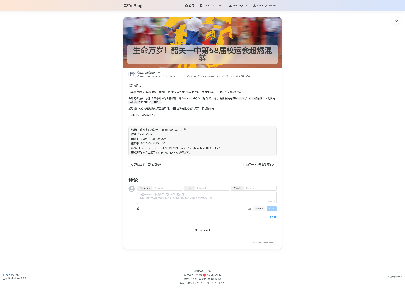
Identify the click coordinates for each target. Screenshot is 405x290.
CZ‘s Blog (133, 6)
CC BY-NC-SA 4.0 (167, 152)
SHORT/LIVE (240, 5)
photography (207, 76)
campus (219, 76)
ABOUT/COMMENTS (268, 5)
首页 (191, 5)
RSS (209, 270)
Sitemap (198, 270)
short (193, 76)
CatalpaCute (214, 275)
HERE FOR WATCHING (141, 114)
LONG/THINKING (212, 5)
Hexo (11, 274)
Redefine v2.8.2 (17, 278)
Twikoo (266, 243)
